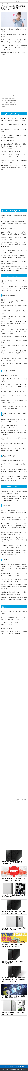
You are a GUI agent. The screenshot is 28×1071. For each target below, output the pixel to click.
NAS (7, 3)
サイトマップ (23, 1069)
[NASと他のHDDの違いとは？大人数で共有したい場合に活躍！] (14, 1005)
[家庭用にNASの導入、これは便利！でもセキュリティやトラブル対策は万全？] (14, 871)
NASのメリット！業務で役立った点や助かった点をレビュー (13, 895)
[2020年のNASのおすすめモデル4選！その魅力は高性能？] (14, 954)
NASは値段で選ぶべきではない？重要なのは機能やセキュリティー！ (13, 996)
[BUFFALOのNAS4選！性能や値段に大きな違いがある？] (14, 855)
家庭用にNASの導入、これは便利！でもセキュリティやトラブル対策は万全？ (13, 879)
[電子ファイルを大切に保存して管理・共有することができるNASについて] (14, 938)
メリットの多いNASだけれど (8, 102)
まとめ (3, 106)
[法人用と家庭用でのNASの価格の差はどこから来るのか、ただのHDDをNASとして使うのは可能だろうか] (14, 971)
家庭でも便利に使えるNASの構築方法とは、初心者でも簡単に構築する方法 (13, 912)
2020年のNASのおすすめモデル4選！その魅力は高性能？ (14, 962)
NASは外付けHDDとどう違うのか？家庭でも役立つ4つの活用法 (14, 928)
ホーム (2, 3)
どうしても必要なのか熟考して (9, 104)
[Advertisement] (14, 75)
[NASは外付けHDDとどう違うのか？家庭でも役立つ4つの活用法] (14, 921)
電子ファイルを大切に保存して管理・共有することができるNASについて (13, 945)
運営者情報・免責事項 (15, 1069)
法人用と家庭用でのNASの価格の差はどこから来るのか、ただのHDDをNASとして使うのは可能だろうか (14, 979)
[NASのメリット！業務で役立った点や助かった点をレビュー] (14, 888)
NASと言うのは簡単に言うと (8, 98)
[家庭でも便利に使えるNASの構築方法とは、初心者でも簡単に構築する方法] (14, 904)
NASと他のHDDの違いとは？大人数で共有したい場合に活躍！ (14, 1013)
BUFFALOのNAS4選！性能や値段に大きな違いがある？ (14, 862)
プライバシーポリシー (6, 1069)
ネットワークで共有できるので (9, 100)
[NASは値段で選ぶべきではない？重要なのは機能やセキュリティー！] (14, 989)
